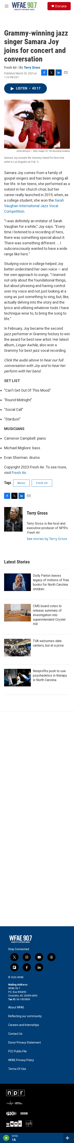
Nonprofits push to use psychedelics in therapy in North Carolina (50, 675)
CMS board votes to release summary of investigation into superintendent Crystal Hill (49, 615)
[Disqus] (37, 766)
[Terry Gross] (13, 519)
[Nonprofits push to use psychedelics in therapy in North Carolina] (17, 677)
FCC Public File (17, 1051)
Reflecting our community (25, 1016)
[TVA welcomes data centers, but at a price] (17, 647)
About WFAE (16, 1007)
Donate (61, 6)
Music (21, 483)
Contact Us (15, 1033)
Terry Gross (32, 67)
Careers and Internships (23, 1025)
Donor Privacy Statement (24, 1042)
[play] (6, 1138)
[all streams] (68, 1138)
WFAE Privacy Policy (21, 1060)
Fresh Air (19, 472)
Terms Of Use (17, 1068)
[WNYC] (14, 1124)
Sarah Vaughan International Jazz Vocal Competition (34, 205)
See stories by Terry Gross (47, 538)
